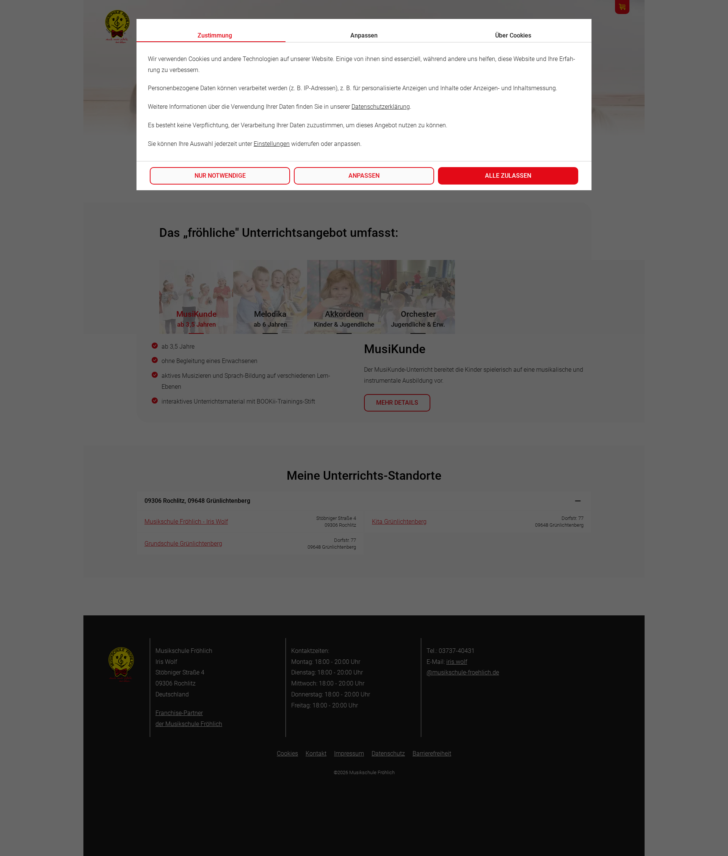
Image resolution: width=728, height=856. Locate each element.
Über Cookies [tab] (513, 35)
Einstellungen (272, 143)
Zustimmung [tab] (215, 35)
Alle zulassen (508, 175)
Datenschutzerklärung (380, 106)
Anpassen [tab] (364, 35)
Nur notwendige (220, 175)
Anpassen (364, 175)
